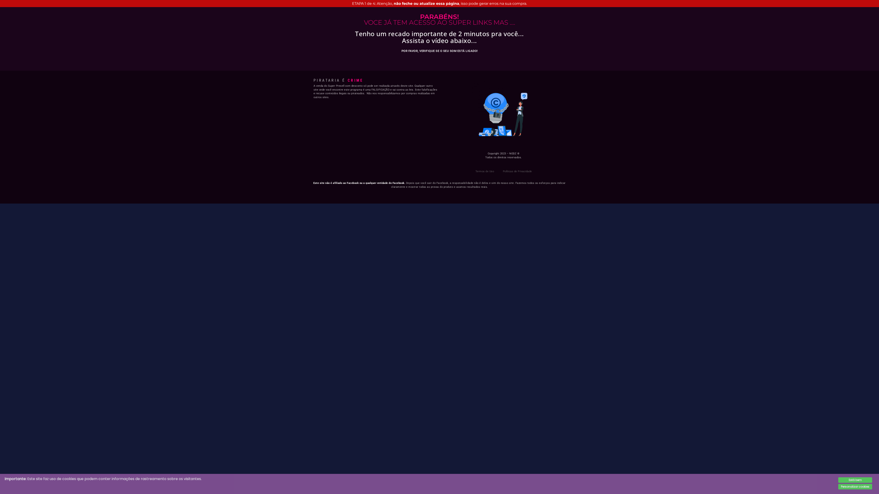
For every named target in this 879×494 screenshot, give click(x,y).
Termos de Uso (484, 171)
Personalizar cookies (855, 487)
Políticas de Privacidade (517, 171)
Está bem (855, 480)
